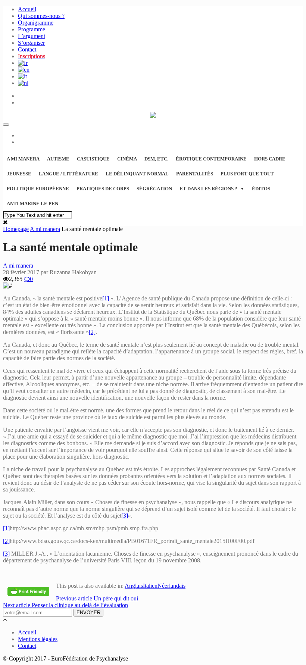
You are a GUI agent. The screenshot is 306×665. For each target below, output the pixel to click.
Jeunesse (19, 174)
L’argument (31, 36)
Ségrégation (154, 188)
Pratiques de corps (102, 188)
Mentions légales (37, 639)
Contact (27, 49)
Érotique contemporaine (211, 159)
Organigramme (35, 22)
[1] (105, 298)
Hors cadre (269, 159)
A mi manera (23, 159)
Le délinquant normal (137, 174)
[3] (124, 515)
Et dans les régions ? (208, 188)
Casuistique (93, 159)
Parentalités (194, 174)
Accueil (27, 9)
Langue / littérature (68, 174)
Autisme (58, 159)
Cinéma (127, 159)
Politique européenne (38, 188)
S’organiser (31, 43)
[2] (92, 332)
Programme (31, 29)
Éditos (261, 188)
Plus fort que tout (247, 174)
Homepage (16, 229)
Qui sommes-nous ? (41, 16)
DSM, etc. (156, 159)
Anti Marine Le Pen (32, 203)
